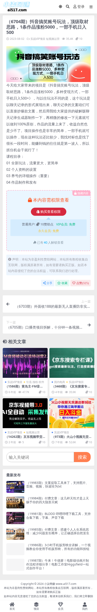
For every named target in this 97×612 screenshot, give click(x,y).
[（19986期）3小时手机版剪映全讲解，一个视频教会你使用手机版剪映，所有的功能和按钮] (15, 549)
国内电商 (59, 382)
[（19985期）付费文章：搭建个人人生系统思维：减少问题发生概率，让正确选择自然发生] (15, 534)
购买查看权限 (50, 212)
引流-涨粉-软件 (35, 382)
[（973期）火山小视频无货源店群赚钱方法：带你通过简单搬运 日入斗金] (71, 413)
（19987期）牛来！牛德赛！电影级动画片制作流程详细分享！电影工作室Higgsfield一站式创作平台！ (57, 564)
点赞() (82, 283)
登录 (81, 7)
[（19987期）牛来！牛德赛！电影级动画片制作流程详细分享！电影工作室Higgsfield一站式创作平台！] (15, 565)
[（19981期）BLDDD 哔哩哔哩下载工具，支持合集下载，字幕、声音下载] (15, 518)
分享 (49, 283)
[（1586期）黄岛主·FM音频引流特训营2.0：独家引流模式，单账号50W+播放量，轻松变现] (25, 363)
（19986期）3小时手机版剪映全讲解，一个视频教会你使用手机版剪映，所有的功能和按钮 (58, 547)
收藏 (64, 283)
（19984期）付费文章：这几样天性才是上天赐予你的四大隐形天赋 (57, 500)
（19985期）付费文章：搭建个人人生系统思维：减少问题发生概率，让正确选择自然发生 (57, 531)
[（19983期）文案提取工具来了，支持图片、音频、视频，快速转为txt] (15, 487)
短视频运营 (53, 39)
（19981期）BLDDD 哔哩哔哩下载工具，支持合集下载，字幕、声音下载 (58, 516)
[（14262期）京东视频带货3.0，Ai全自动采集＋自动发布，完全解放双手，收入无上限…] (25, 413)
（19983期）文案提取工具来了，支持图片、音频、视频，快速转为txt (57, 485)
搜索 (82, 457)
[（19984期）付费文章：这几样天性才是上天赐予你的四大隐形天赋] (15, 502)
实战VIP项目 (37, 39)
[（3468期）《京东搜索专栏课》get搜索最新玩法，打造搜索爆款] (71, 363)
